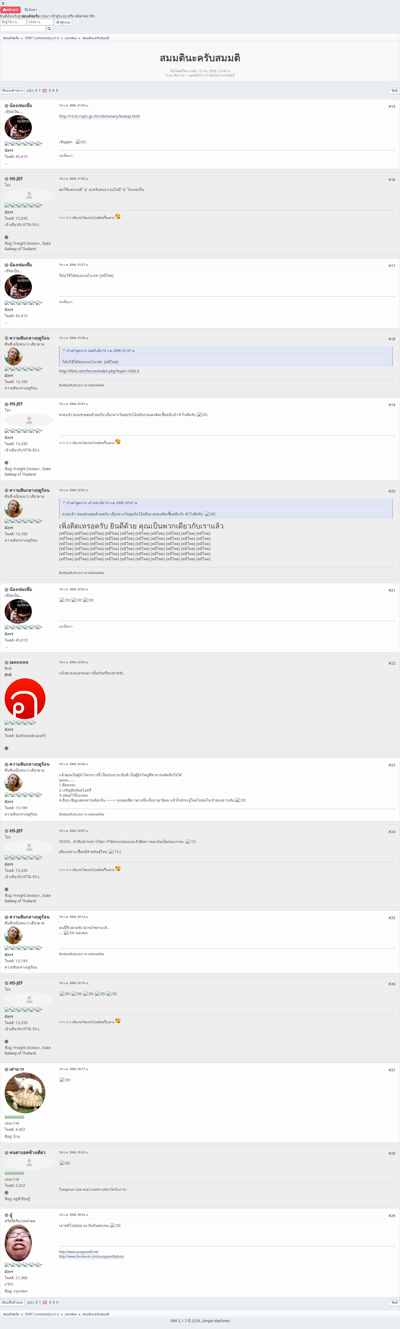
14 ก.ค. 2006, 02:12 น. (73, 917)
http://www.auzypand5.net (79, 1251)
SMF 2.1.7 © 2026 (185, 1320)
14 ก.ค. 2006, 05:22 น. (73, 1152)
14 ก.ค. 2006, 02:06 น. (73, 764)
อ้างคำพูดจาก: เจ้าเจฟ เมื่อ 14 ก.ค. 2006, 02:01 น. (101, 502)
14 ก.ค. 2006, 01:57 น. (73, 264)
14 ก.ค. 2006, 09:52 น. (73, 1214)
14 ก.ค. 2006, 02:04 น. (73, 662)
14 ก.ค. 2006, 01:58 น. (73, 338)
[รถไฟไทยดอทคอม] (6, 237)
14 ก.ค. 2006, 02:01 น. (73, 404)
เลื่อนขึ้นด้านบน (12, 1302)
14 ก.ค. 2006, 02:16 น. (73, 983)
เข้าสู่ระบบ (59, 16)
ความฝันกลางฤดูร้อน (30, 338)
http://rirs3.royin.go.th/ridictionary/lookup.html (99, 116)
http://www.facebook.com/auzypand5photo (91, 1256)
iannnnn (19, 662)
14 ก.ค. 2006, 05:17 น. (73, 1069)
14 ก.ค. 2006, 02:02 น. (73, 490)
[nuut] (6, 1192)
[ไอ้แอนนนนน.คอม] (6, 748)
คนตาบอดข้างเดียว (27, 1152)
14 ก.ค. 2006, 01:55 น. (73, 105)
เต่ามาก (17, 1069)
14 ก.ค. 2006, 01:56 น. (73, 178)
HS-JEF (16, 179)
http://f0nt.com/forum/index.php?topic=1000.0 (99, 371)
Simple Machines (216, 1320)
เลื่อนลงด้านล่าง (12, 90)
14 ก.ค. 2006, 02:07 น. (73, 831)
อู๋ (11, 1215)
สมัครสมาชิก (85, 16)
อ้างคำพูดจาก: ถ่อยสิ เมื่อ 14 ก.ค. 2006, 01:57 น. (100, 350)
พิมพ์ (395, 90)
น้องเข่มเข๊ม (21, 105)
